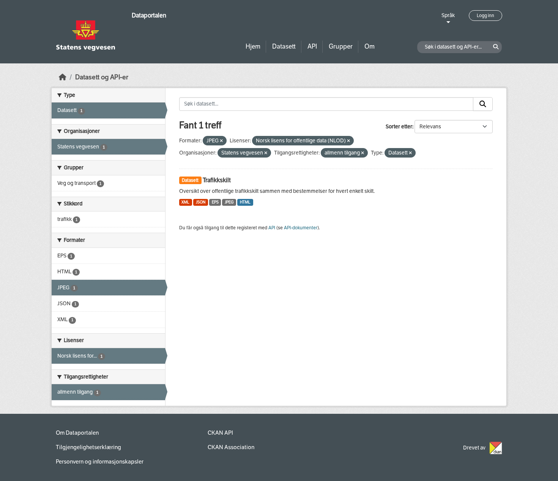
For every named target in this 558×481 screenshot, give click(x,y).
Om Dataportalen (77, 432)
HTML (245, 202)
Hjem (253, 46)
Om (369, 46)
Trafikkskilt (217, 180)
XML (185, 202)
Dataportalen (149, 15)
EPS (215, 202)
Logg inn (485, 15)
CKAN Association (231, 447)
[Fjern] (221, 141)
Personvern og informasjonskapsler (99, 461)
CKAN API (220, 432)
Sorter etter (399, 126)
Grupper (341, 46)
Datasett (284, 46)
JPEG (229, 202)
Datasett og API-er (101, 77)
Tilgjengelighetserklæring (88, 447)
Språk (448, 15)
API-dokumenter (300, 227)
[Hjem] (62, 77)
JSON (200, 202)
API (312, 46)
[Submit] (483, 104)
